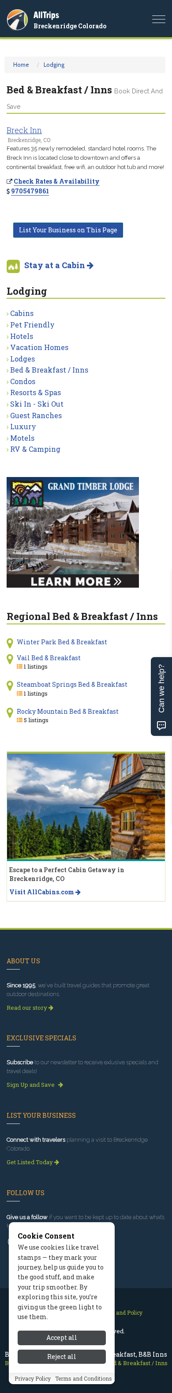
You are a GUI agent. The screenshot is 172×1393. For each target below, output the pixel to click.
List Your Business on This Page (68, 230)
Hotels (21, 336)
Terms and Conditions (83, 1378)
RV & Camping (35, 449)
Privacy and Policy (118, 1312)
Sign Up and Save (31, 1085)
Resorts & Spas (35, 392)
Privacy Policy (33, 1378)
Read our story (28, 1008)
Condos (22, 381)
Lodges (22, 358)
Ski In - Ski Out (37, 403)
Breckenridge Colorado (70, 26)
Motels (22, 438)
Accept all (61, 1337)
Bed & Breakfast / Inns (49, 369)
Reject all (61, 1356)
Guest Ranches (36, 415)
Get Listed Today (30, 1162)
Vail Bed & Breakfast (49, 658)
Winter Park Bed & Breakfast (62, 642)
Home (21, 64)
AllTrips (46, 15)
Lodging (54, 64)
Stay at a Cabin (55, 265)
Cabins (22, 313)
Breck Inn (24, 130)
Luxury (23, 426)
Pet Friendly (32, 324)
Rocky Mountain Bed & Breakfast (68, 711)
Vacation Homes (39, 347)
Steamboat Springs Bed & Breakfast (72, 684)
